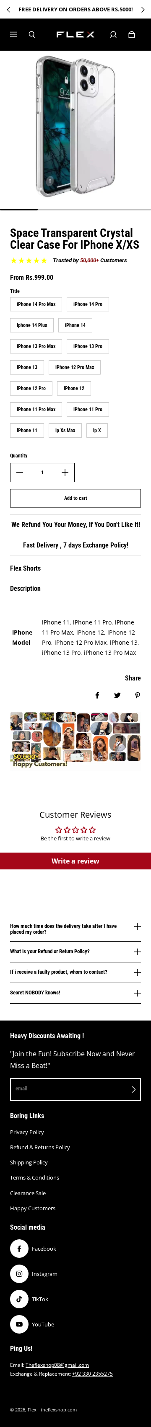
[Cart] (131, 34)
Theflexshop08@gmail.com (57, 1365)
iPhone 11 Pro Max (36, 409)
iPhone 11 (27, 430)
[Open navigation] (19, 34)
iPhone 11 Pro (87, 409)
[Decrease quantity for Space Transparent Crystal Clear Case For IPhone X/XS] (19, 472)
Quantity (18, 456)
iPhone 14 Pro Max (36, 304)
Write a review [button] (75, 861)
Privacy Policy (27, 1132)
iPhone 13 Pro (87, 346)
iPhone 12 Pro (31, 388)
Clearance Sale (28, 1193)
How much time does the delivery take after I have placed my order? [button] (63, 929)
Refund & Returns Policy (40, 1147)
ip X (97, 430)
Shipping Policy (29, 1162)
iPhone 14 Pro (87, 304)
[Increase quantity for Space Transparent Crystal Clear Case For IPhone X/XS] (65, 472)
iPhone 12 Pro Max (74, 367)
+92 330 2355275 (92, 1373)
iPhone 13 (27, 367)
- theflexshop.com (57, 1410)
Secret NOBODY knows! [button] (35, 992)
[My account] (113, 34)
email (21, 1088)
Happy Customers (32, 1208)
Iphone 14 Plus (32, 325)
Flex (32, 1410)
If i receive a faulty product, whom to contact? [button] (58, 972)
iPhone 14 (75, 325)
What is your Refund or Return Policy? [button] (50, 951)
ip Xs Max (65, 430)
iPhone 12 (74, 388)
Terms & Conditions (34, 1177)
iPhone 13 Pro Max (36, 346)
